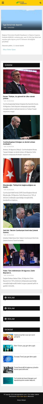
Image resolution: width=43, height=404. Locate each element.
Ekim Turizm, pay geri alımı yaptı (24, 346)
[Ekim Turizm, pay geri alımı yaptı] (8, 348)
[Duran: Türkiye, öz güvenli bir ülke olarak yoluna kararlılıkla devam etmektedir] (21, 81)
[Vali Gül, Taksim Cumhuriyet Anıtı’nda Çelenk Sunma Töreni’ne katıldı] (21, 215)
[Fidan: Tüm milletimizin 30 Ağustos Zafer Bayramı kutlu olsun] (21, 256)
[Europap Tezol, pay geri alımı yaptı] (8, 359)
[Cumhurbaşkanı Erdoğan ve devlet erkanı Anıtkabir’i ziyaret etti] (21, 127)
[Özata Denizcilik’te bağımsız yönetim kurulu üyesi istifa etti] (8, 370)
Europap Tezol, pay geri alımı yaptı (25, 356)
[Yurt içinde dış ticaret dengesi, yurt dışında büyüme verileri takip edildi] (8, 380)
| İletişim (23, 400)
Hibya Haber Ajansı (22, 396)
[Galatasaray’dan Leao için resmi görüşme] (8, 337)
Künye (19, 400)
